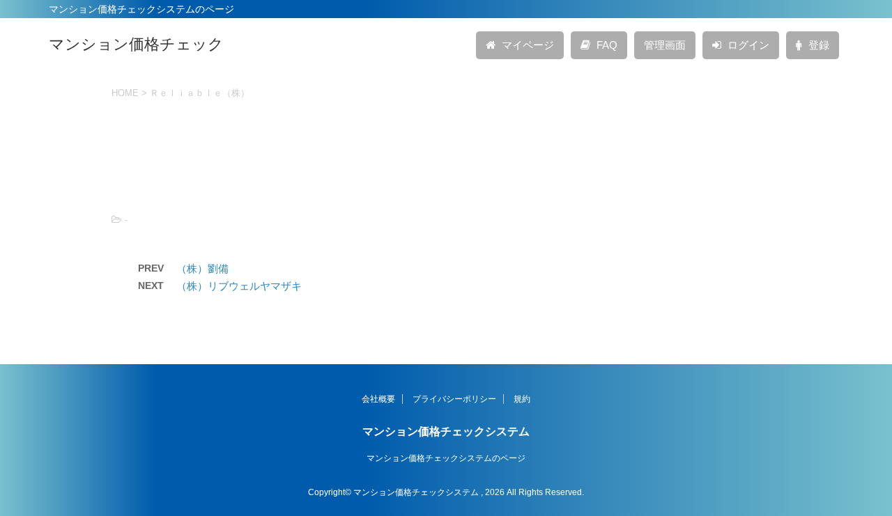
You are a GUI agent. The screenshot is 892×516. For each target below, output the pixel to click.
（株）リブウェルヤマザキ (239, 286)
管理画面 (665, 45)
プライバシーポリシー (454, 399)
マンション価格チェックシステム (446, 431)
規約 (522, 399)
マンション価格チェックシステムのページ (446, 458)
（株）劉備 (202, 268)
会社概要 (378, 399)
